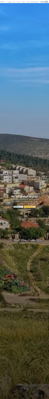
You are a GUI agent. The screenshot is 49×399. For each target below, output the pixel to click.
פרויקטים (23, 1)
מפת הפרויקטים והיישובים (34, 1)
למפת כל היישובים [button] (17, 206)
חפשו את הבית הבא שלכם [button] (29, 206)
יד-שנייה (18, 1)
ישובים (28, 1)
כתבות (14, 1)
